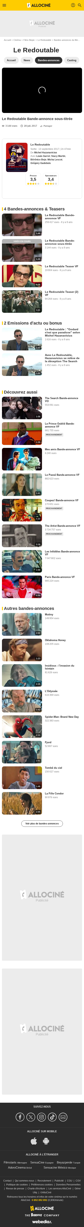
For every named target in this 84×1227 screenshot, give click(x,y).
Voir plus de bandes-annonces (42, 823)
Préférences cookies (42, 1184)
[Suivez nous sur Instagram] (42, 1117)
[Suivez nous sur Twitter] (31, 1117)
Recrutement (44, 1180)
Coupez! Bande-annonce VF (62, 500)
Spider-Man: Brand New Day (62, 716)
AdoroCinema (17, 1167)
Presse (33, 176)
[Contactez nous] (64, 1117)
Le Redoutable (44, 40)
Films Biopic (29, 40)
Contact (7, 1180)
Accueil (7, 40)
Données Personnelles (68, 1184)
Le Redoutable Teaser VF (61, 266)
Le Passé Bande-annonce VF (62, 474)
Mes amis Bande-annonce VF (62, 449)
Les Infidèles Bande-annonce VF (62, 553)
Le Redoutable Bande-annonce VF (60, 217)
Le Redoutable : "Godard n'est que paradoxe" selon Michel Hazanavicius (62, 332)
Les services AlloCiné (59, 1188)
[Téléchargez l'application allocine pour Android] (48, 1140)
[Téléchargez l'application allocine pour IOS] (36, 1140)
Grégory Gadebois (40, 163)
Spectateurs (51, 176)
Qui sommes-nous (24, 1180)
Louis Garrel (43, 156)
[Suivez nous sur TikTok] (53, 1117)
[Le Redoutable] (17, 157)
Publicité (59, 1180)
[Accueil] (38, 5)
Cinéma (17, 40)
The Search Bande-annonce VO (61, 400)
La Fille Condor (54, 793)
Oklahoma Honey (55, 640)
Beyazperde (64, 1162)
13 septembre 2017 (49, 149)
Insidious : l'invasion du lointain (59, 667)
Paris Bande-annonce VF (60, 577)
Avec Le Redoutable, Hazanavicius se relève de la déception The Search (62, 358)
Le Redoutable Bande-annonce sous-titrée (60, 242)
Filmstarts (10, 1162)
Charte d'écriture (36, 1188)
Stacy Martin (58, 156)
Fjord (48, 742)
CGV (78, 1180)
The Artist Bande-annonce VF (62, 525)
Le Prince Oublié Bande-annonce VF (59, 425)
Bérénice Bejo (38, 159)
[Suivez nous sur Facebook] (21, 1117)
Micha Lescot (54, 159)
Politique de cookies (17, 1184)
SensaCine (37, 1162)
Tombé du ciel (53, 767)
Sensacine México (55, 1167)
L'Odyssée (51, 691)
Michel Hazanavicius (45, 152)
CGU (69, 1180)
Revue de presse (15, 1188)
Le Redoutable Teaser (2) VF (61, 293)
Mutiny (49, 614)
